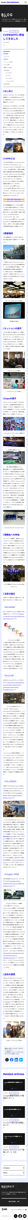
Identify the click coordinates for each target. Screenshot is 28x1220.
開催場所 (6, 59)
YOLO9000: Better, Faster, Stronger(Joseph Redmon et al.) (12, 795)
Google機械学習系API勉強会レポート (13, 1097)
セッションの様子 (8, 62)
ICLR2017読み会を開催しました (14, 1124)
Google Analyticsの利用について (17, 1209)
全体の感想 (6, 84)
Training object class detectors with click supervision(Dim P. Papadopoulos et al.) (13, 955)
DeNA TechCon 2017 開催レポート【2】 (13, 1151)
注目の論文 (6, 70)
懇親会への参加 (8, 67)
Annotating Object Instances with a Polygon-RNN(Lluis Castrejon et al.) (13, 883)
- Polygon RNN (9, 81)
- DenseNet (8, 73)
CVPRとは (6, 56)
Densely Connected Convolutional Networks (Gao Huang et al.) (13, 616)
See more (14, 1201)
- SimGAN (8, 75)
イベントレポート (14, 31)
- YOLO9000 (8, 78)
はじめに (6, 53)
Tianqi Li (7, 42)
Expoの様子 (7, 64)
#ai (4, 45)
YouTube (7, 1002)
